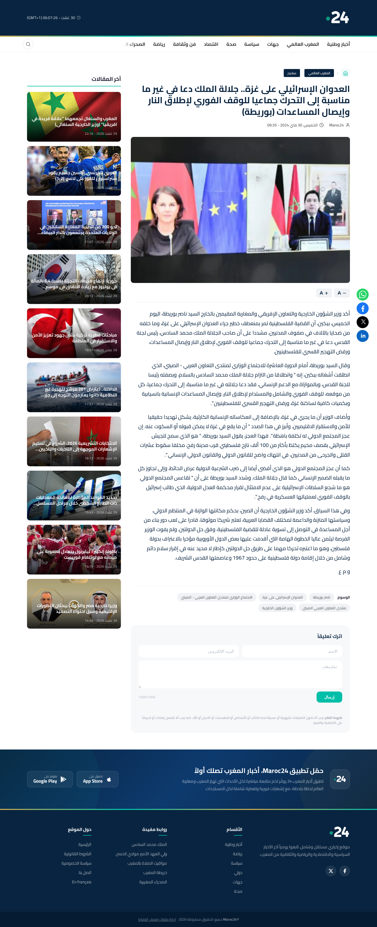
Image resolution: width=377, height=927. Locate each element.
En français (81, 882)
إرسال (329, 697)
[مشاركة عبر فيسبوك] (363, 308)
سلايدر (292, 73)
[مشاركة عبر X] (363, 322)
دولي (238, 872)
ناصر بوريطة (321, 597)
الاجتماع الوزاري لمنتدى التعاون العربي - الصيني (217, 597)
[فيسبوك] (344, 871)
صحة (231, 44)
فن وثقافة (184, 44)
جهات (273, 44)
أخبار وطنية (338, 44)
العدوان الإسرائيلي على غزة (282, 597)
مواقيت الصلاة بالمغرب (147, 863)
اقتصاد (211, 44)
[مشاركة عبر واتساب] (363, 294)
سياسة (251, 44)
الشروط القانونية (77, 854)
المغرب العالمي (303, 44)
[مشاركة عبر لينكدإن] (363, 336)
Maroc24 (336, 125)
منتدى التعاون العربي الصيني (324, 608)
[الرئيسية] (345, 73)
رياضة (159, 44)
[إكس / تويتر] (331, 871)
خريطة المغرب (155, 872)
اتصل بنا (85, 872)
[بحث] (28, 44)
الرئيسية (84, 844)
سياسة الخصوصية (76, 863)
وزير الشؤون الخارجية (277, 608)
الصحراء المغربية (128, 44)
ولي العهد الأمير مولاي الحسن (141, 854)
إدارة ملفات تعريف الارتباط (157, 919)
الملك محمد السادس (149, 844)
